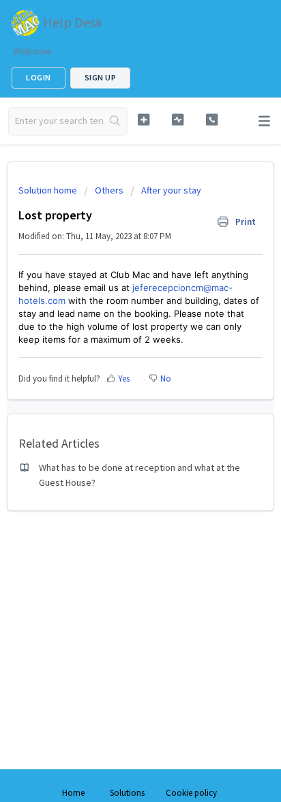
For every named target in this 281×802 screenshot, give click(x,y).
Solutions (127, 793)
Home (73, 793)
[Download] (115, 393)
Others (109, 190)
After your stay (171, 190)
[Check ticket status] (178, 119)
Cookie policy (191, 793)
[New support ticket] (144, 119)
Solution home (48, 190)
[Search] (115, 121)
